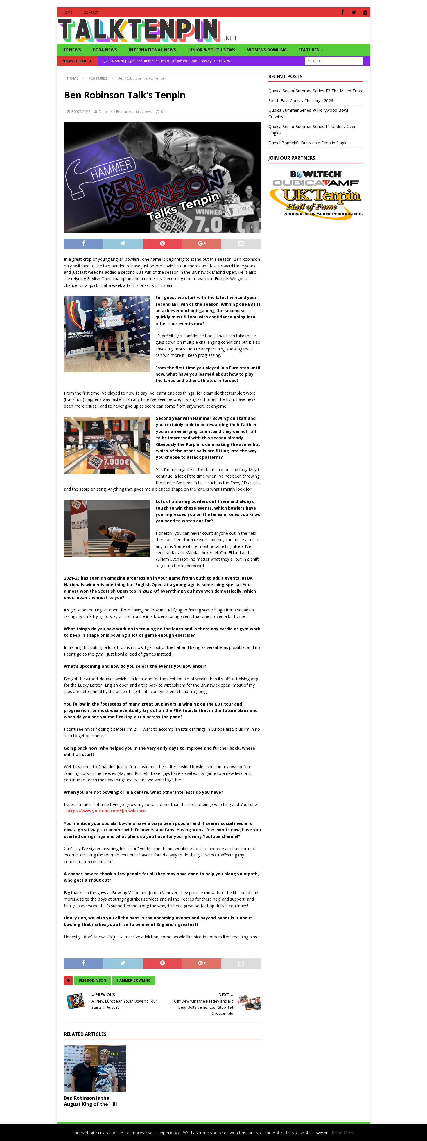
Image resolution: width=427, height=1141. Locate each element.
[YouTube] (365, 12)
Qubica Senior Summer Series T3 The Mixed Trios (315, 90)
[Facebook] (343, 12)
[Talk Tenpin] (147, 40)
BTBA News (105, 50)
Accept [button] (321, 1132)
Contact (91, 12)
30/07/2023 (81, 111)
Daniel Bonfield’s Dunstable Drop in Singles (308, 142)
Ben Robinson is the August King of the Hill (90, 1101)
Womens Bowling (267, 50)
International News (152, 50)
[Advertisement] (317, 262)
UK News (71, 50)
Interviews (143, 111)
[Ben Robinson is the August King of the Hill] (95, 1068)
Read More (343, 1132)
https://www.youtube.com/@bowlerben (106, 811)
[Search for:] (334, 61)
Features (309, 50)
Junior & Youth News (211, 50)
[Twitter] (354, 12)
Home (67, 12)
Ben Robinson (92, 980)
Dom (103, 111)
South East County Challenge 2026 (300, 100)
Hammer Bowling (134, 980)
